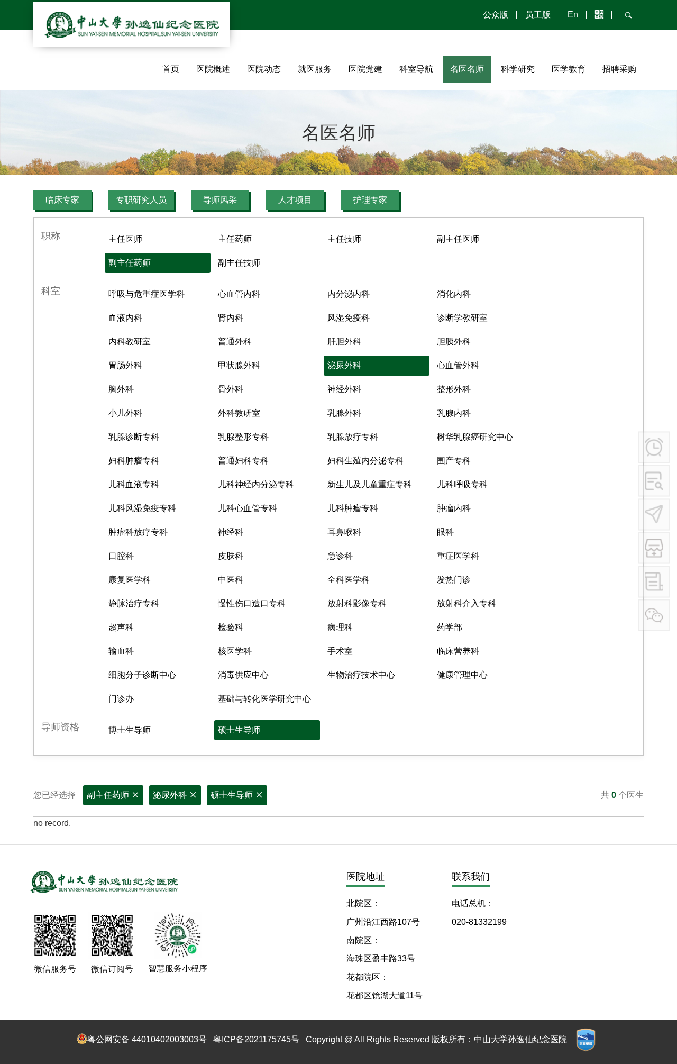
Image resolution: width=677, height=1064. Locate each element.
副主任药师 (129, 262)
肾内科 (230, 317)
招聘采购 (619, 69)
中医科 (230, 579)
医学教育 (568, 69)
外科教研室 (239, 412)
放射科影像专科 (357, 603)
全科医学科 (348, 579)
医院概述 (213, 69)
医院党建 (365, 69)
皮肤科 (230, 555)
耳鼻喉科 (344, 532)
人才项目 (295, 199)
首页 (170, 69)
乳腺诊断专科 (133, 436)
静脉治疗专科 (133, 603)
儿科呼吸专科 (462, 484)
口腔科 (121, 555)
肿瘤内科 (454, 508)
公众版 (495, 14)
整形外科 (454, 389)
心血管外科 (458, 365)
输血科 (121, 651)
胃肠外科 (125, 365)
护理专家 (370, 199)
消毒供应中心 (243, 674)
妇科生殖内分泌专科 (365, 460)
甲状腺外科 (239, 365)
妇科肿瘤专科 (133, 460)
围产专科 (454, 460)
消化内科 (454, 293)
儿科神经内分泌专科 (256, 484)
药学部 (449, 627)
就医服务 (315, 69)
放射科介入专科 (466, 603)
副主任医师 (458, 238)
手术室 (340, 651)
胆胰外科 (454, 341)
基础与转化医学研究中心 (264, 698)
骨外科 (230, 389)
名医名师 (467, 69)
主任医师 (125, 238)
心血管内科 (239, 293)
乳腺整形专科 (243, 436)
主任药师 (235, 238)
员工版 (538, 14)
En (573, 14)
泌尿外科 (344, 365)
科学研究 (518, 69)
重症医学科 (458, 555)
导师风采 (220, 199)
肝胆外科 (344, 341)
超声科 (121, 627)
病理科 (340, 627)
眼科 (445, 532)
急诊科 (340, 555)
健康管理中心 (462, 674)
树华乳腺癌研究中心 (475, 436)
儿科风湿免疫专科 (142, 508)
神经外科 (344, 389)
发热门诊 (454, 579)
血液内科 (125, 317)
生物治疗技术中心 (361, 674)
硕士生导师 (239, 729)
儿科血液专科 (133, 484)
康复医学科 (129, 579)
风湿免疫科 (348, 317)
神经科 (230, 532)
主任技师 (344, 238)
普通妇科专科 (243, 460)
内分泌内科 (348, 293)
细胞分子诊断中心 (142, 674)
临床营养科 (458, 651)
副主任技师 (239, 262)
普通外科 (235, 341)
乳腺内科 (454, 412)
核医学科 (235, 651)
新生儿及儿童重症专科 (369, 484)
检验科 (230, 627)
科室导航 (416, 69)
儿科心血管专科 (247, 508)
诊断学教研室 (462, 317)
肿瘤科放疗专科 (138, 532)
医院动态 (264, 69)
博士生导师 (129, 729)
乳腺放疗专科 (352, 436)
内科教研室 (129, 341)
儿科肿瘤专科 (352, 508)
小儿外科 (125, 412)
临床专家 (62, 199)
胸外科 (121, 389)
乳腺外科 (344, 412)
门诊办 (121, 698)
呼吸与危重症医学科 (146, 293)
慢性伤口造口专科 (252, 603)
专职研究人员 (141, 199)
